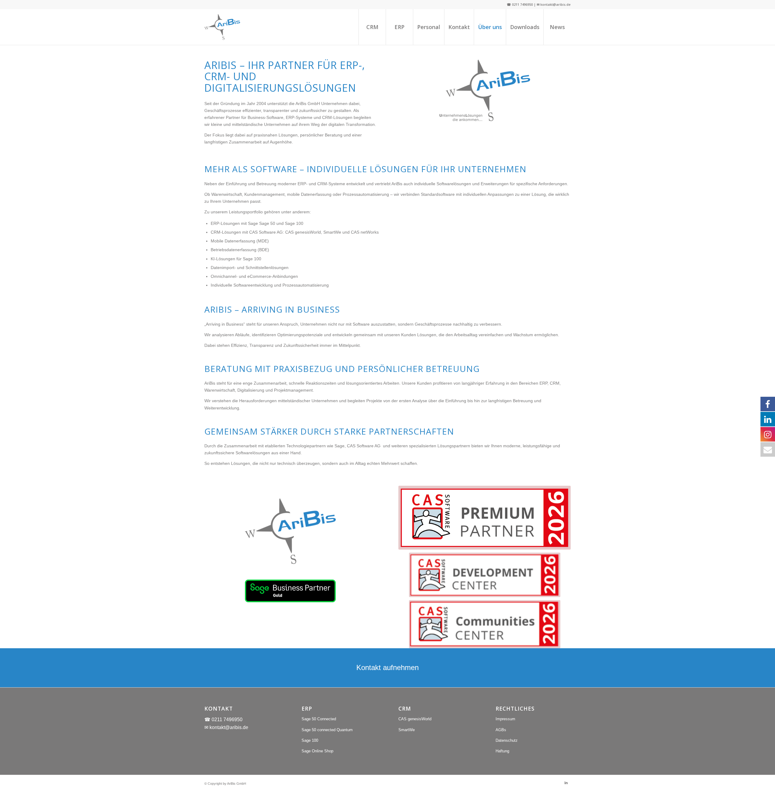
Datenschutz (507, 740)
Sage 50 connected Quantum (327, 730)
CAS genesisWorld (414, 719)
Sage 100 (310, 740)
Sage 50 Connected (319, 719)
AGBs (501, 730)
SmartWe (406, 730)
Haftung (502, 751)
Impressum (505, 719)
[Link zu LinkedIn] (566, 782)
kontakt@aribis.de (228, 727)
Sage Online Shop (317, 751)
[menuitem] (372, 27)
